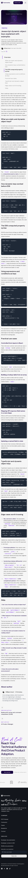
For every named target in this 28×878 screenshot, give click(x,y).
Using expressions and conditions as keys (15, 75)
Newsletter (4, 828)
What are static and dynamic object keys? (14, 61)
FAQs (6, 88)
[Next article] (2, 718)
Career (3, 825)
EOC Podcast (4, 819)
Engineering (4, 28)
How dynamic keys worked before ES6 (15, 66)
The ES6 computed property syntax (14, 70)
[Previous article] (2, 707)
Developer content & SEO (8, 843)
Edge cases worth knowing (13, 85)
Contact (3, 831)
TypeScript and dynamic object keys (14, 82)
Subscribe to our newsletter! (7, 849)
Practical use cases (11, 78)
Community (4, 822)
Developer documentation (8, 840)
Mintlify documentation (7, 846)
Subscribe (14, 856)
